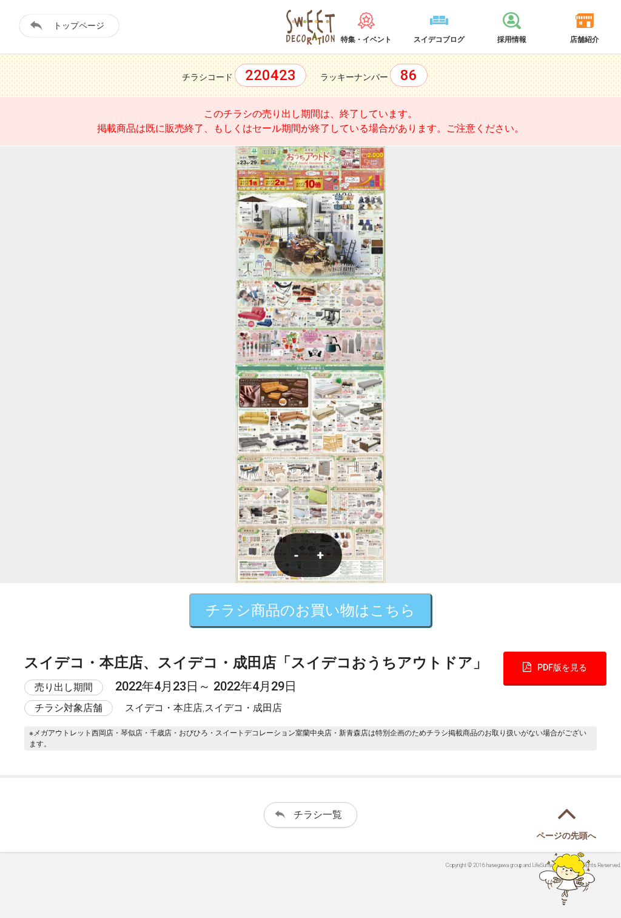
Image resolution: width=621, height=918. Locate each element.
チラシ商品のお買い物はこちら (310, 610)
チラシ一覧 (318, 814)
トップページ (78, 25)
